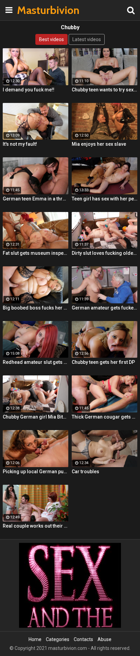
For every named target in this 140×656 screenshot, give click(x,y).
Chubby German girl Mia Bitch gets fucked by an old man (35, 417)
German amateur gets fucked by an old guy (104, 308)
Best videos (51, 39)
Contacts (83, 639)
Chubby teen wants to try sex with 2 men (104, 89)
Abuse (104, 639)
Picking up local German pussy (35, 471)
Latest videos (86, 39)
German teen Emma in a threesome (35, 198)
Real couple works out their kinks (35, 526)
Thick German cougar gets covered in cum (104, 417)
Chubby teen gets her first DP (103, 362)
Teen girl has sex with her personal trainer (104, 198)
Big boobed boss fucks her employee (35, 308)
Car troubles (85, 471)
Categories (57, 639)
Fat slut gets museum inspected (35, 253)
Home (35, 639)
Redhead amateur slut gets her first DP (35, 362)
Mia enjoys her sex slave (99, 144)
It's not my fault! (20, 144)
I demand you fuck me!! (28, 89)
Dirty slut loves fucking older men (104, 253)
